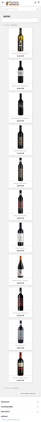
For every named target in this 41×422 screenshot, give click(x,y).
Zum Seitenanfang (29, 393)
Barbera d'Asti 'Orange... (20, 280)
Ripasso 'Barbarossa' (20, 183)
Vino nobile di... (20, 345)
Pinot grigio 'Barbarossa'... (20, 53)
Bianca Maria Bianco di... (21, 86)
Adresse (4, 416)
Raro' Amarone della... (20, 215)
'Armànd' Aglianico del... (20, 378)
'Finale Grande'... (20, 248)
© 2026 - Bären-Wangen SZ (10, 419)
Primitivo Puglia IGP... (20, 151)
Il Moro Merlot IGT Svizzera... (20, 118)
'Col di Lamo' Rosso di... (20, 313)
